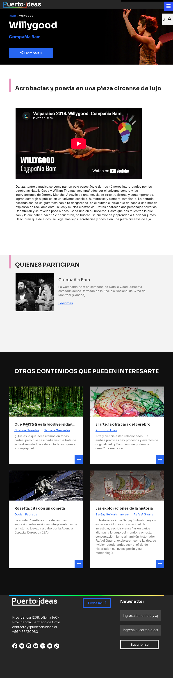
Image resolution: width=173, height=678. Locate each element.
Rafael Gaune (143, 514)
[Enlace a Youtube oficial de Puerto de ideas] (35, 647)
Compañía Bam (25, 37)
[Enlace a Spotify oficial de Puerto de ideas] (42, 647)
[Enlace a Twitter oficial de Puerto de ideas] (21, 647)
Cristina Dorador (26, 430)
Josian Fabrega (25, 514)
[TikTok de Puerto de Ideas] (56, 646)
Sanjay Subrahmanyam (112, 514)
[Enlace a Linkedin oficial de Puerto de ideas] (49, 647)
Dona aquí (97, 603)
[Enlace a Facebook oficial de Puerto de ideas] (14, 647)
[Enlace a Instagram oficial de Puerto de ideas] (28, 647)
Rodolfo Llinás (106, 430)
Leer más (65, 303)
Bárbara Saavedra (57, 430)
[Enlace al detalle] (79, 459)
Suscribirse (139, 644)
